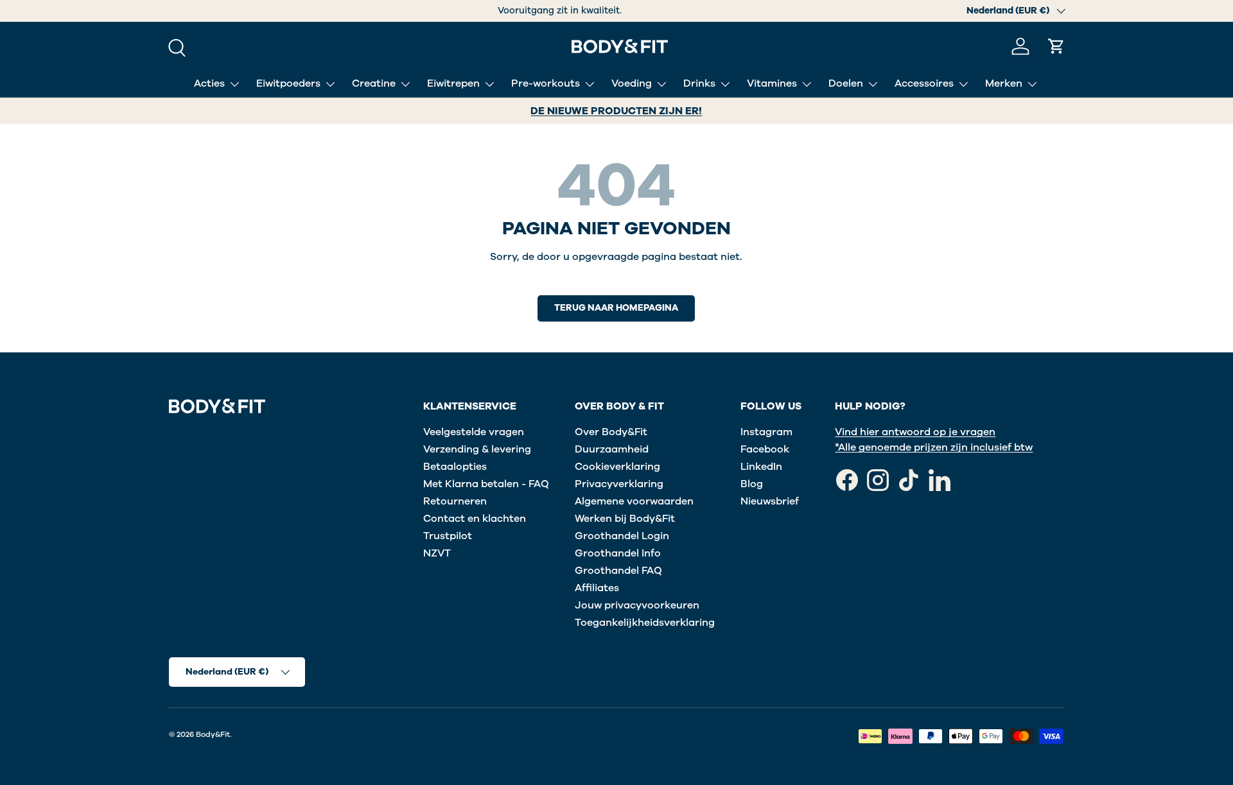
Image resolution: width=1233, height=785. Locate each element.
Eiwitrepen (453, 83)
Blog (751, 484)
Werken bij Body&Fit (625, 519)
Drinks (699, 83)
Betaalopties (455, 467)
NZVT (437, 553)
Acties (209, 83)
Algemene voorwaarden (634, 501)
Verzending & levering (477, 449)
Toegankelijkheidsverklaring (645, 623)
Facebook (764, 449)
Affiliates (597, 588)
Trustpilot (447, 536)
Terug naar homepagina (616, 308)
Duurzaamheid (612, 449)
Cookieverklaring (617, 467)
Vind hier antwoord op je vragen (915, 432)
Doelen (845, 83)
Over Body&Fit (611, 432)
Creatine (374, 83)
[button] (1056, 46)
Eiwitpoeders (288, 83)
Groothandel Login (622, 536)
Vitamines (772, 83)
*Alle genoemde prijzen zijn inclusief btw (934, 447)
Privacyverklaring (619, 484)
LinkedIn (761, 467)
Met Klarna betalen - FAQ (486, 484)
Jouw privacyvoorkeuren (637, 605)
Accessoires (924, 83)
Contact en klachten (474, 519)
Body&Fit (213, 734)
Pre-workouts (545, 83)
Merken (1003, 83)
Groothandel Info (618, 553)
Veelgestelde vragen (473, 432)
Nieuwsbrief (769, 501)
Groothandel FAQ (618, 571)
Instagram (766, 432)
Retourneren (455, 501)
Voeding (631, 83)
